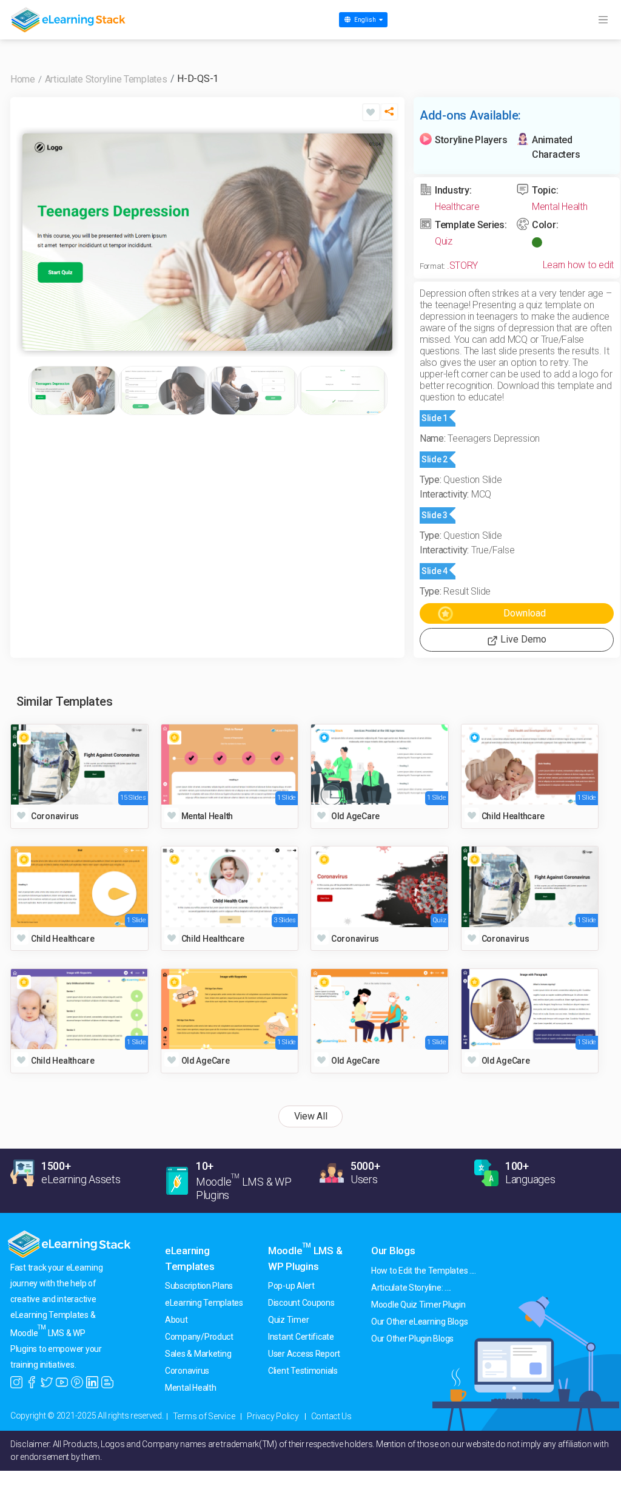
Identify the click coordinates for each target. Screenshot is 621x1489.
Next (380, 242)
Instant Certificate (301, 1337)
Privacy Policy (272, 1416)
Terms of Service (204, 1416)
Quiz (443, 241)
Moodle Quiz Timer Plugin (418, 1304)
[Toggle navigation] (603, 20)
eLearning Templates (204, 1303)
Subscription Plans (199, 1286)
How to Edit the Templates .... (423, 1270)
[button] (389, 115)
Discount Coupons (301, 1303)
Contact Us (331, 1416)
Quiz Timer (288, 1320)
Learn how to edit (578, 265)
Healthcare (457, 206)
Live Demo (522, 639)
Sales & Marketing (198, 1354)
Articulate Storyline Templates (106, 79)
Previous (34, 242)
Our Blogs (393, 1250)
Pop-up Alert (291, 1286)
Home (22, 79)
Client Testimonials (303, 1371)
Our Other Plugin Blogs (412, 1338)
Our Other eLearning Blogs (419, 1321)
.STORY (462, 265)
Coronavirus (187, 1371)
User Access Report (304, 1354)
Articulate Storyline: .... (411, 1287)
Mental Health (560, 206)
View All (310, 1116)
